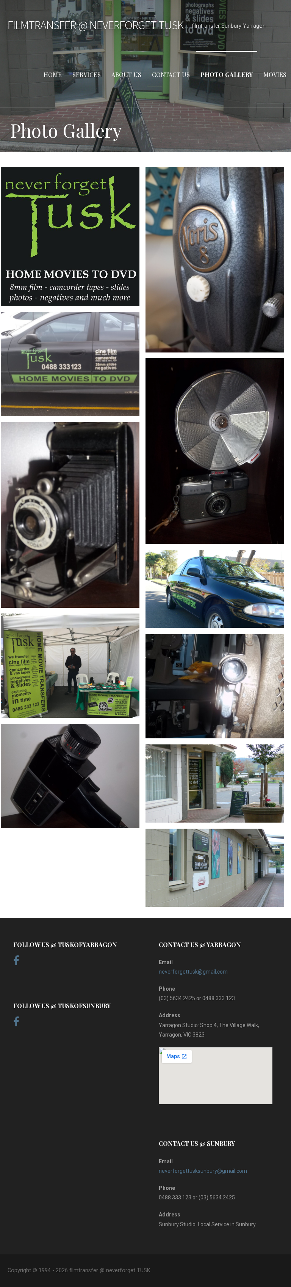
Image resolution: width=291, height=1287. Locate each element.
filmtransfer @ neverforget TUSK (95, 25)
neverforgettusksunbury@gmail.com (203, 1171)
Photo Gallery (226, 75)
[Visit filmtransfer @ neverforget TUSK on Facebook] (16, 963)
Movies (274, 75)
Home (53, 75)
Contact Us (171, 75)
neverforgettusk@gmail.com (193, 972)
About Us (126, 75)
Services (86, 75)
